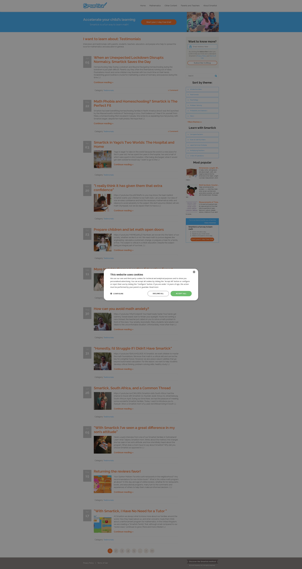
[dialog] (151, 284)
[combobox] (194, 272)
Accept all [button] (181, 293)
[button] (116, 293)
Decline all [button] (158, 293)
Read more (153, 287)
